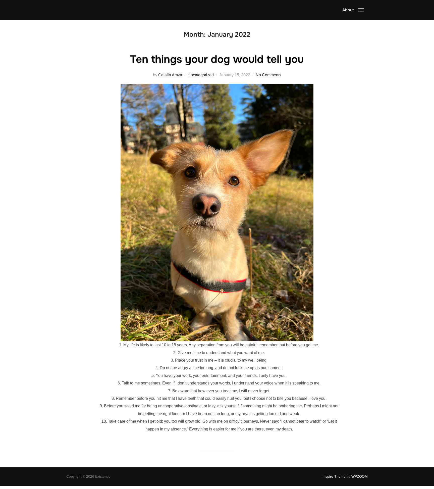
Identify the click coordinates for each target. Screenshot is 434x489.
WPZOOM (359, 476)
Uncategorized (201, 75)
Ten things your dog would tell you (217, 59)
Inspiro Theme (334, 476)
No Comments (268, 75)
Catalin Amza (170, 75)
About (348, 10)
